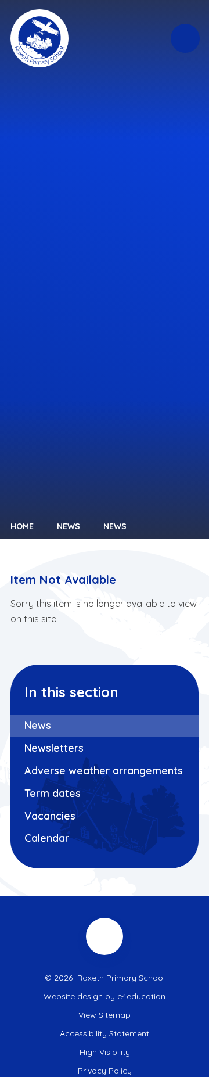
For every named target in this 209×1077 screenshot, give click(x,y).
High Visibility (105, 1052)
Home (22, 526)
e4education (141, 996)
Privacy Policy (105, 1070)
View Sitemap (104, 1015)
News (68, 526)
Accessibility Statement (104, 1033)
